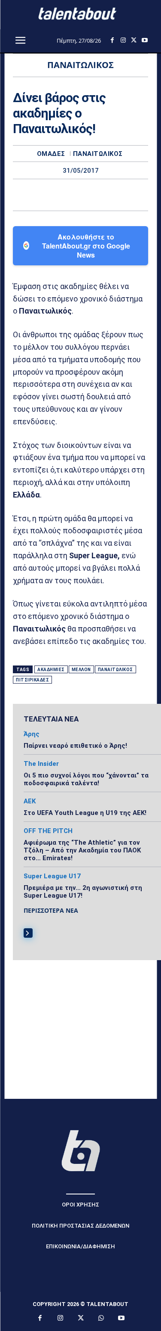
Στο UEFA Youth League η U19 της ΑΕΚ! (85, 813)
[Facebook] (112, 40)
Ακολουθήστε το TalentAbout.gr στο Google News (86, 246)
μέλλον (81, 669)
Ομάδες (51, 154)
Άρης (31, 734)
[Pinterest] (90, 194)
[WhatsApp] (110, 194)
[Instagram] (123, 40)
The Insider (41, 764)
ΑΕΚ (30, 801)
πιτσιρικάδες (32, 680)
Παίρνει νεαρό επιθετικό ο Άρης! (75, 745)
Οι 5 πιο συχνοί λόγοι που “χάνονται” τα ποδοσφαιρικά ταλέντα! (86, 779)
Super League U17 (52, 876)
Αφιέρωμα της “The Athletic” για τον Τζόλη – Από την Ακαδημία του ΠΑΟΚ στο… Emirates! (82, 850)
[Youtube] (144, 40)
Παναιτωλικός (98, 154)
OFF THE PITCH (48, 831)
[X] (133, 40)
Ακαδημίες (51, 669)
